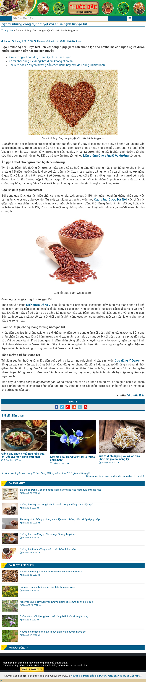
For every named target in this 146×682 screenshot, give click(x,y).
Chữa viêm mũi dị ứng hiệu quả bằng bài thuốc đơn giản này (54, 616)
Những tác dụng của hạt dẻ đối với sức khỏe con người (51, 571)
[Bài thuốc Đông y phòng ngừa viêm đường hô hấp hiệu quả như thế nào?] (10, 498)
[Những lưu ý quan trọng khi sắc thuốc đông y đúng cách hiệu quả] (10, 513)
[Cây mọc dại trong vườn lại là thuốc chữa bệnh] (73, 453)
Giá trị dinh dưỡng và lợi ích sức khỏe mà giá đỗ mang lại (119, 457)
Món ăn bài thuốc (46, 41)
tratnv (7, 41)
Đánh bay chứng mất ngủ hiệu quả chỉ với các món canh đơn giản (22, 455)
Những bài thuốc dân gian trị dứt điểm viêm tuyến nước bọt (53, 631)
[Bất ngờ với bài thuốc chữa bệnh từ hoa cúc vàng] (10, 596)
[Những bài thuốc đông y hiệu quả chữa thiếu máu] (10, 558)
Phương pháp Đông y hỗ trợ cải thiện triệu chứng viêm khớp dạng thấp (60, 519)
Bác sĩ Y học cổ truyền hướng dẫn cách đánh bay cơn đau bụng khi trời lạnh (57, 65)
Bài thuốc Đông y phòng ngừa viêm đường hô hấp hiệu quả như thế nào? (61, 489)
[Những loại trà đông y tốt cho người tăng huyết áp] (10, 543)
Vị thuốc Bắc (136, 395)
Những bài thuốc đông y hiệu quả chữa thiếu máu (48, 549)
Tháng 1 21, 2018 (24, 41)
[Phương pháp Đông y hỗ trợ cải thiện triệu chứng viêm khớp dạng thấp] (10, 528)
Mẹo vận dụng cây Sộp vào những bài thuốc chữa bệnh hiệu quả (56, 601)
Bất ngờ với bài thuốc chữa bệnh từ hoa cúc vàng (47, 587)
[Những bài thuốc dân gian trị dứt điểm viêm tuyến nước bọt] (10, 640)
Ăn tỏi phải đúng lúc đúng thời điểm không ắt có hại (41, 61)
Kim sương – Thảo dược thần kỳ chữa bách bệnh (40, 57)
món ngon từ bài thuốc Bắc (73, 665)
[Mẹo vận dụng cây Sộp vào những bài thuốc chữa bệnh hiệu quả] (10, 610)
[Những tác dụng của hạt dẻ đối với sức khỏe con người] (10, 581)
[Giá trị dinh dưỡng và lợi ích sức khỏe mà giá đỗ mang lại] (122, 452)
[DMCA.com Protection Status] (32, 671)
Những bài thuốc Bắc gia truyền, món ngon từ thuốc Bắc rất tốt (106, 675)
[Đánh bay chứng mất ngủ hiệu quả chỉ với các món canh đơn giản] (24, 449)
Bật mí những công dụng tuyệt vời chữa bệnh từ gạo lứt (44, 24)
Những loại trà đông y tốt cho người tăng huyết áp (48, 534)
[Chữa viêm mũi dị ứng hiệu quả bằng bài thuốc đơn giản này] (10, 626)
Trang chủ (7, 30)
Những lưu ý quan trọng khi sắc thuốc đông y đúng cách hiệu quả (56, 504)
